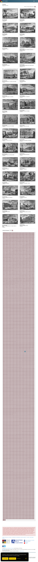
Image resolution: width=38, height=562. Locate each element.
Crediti (28, 537)
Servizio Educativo (27, 541)
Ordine (25, 6)
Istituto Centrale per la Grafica (6, 537)
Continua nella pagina (5, 230)
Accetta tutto (5, 558)
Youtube (26, 543)
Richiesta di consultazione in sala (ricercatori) (19, 537)
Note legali (4, 549)
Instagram (26, 542)
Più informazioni (17, 20)
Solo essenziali (12, 558)
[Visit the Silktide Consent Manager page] (26, 558)
